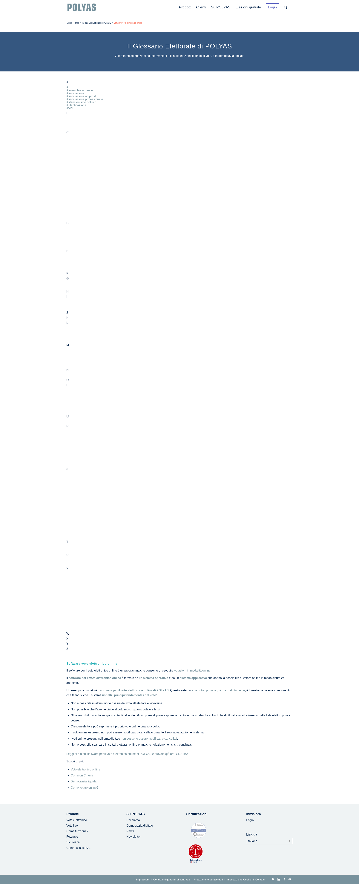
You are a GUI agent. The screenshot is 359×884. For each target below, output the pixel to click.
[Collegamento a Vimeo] (273, 879)
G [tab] (67, 278)
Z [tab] (67, 648)
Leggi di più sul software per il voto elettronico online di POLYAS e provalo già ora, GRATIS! (127, 753)
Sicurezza (73, 842)
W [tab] (67, 633)
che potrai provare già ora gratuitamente (218, 690)
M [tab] (67, 344)
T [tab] (67, 541)
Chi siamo (133, 820)
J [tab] (67, 312)
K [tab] (67, 317)
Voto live (72, 825)
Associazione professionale (84, 99)
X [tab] (67, 638)
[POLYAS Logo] (81, 7)
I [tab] (66, 296)
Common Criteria (82, 775)
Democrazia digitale (139, 825)
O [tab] (67, 380)
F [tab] (67, 273)
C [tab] (67, 132)
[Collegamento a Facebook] (284, 879)
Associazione (75, 93)
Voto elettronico (76, 820)
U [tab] (67, 554)
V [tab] (67, 568)
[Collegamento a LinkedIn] (278, 879)
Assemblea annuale (79, 90)
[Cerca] (287, 7)
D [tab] (67, 223)
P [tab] (67, 385)
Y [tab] (67, 643)
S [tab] (67, 468)
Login (250, 820)
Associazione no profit (81, 96)
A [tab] (67, 82)
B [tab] (67, 113)
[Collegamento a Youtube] (290, 879)
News (130, 831)
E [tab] (67, 251)
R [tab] (67, 426)
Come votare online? (84, 787)
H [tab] (67, 291)
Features (72, 836)
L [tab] (67, 322)
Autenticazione (76, 105)
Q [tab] (67, 416)
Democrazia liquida (83, 781)
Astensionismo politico (81, 102)
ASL (69, 87)
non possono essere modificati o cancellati (149, 738)
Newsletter (133, 836)
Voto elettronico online (85, 769)
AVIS (69, 108)
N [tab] (67, 369)
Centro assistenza (78, 847)
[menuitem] (185, 7)
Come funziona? (77, 831)
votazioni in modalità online (192, 670)
